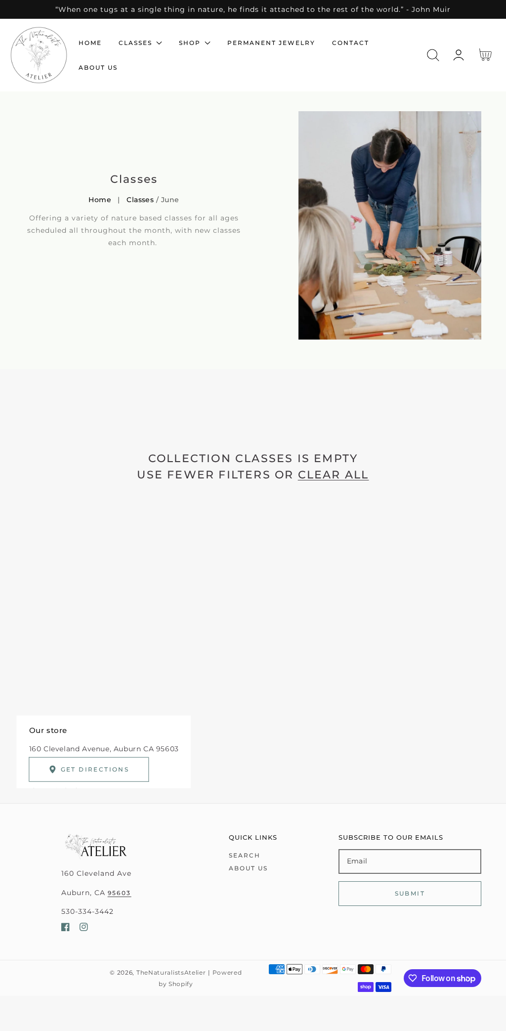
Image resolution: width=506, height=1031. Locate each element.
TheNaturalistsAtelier (171, 972)
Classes (140, 199)
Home (99, 199)
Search (244, 855)
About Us (248, 868)
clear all (333, 474)
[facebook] (65, 929)
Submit (410, 893)
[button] (433, 55)
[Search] (433, 55)
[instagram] (84, 929)
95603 (119, 893)
